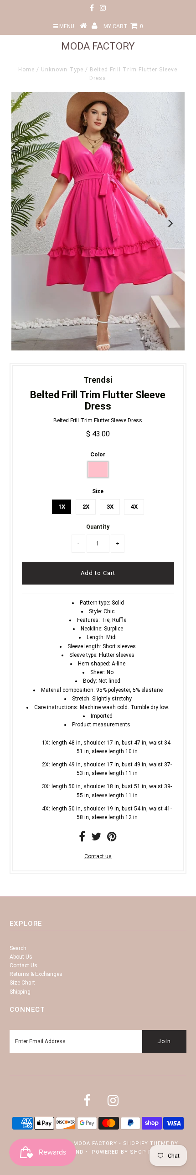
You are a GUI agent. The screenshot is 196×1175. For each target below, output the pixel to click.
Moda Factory (98, 46)
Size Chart (22, 983)
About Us (21, 957)
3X (110, 506)
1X (61, 506)
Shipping (20, 992)
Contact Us (23, 965)
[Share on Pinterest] (112, 838)
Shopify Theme (146, 1143)
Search (18, 948)
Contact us (98, 856)
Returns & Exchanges (36, 974)
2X (86, 506)
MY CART (123, 26)
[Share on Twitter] (96, 838)
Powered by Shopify (123, 1152)
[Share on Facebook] (82, 838)
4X (134, 506)
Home (26, 69)
